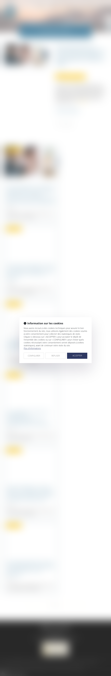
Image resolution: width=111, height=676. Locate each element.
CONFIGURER (34, 355)
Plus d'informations (32, 348)
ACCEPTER (77, 355)
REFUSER (55, 355)
